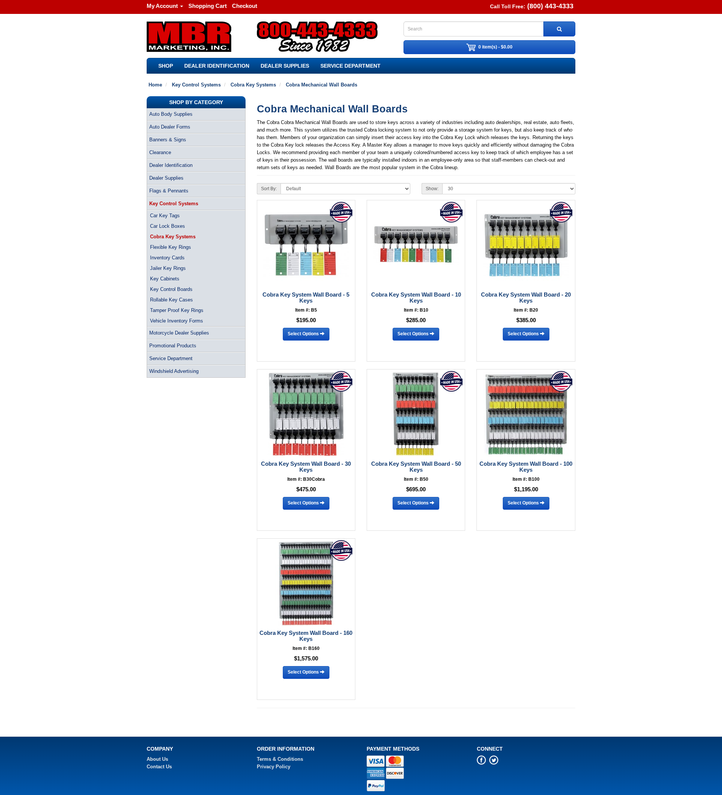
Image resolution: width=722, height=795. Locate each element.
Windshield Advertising (174, 371)
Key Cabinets (164, 279)
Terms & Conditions (280, 759)
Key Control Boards (171, 289)
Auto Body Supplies (171, 114)
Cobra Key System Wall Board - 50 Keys (416, 466)
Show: (432, 188)
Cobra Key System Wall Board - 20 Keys (526, 297)
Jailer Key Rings (168, 268)
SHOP (165, 66)
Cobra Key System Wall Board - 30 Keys (306, 466)
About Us (157, 759)
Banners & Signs (167, 139)
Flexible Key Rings (170, 247)
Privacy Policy (273, 766)
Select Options (304, 333)
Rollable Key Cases (171, 300)
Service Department (350, 66)
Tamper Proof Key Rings (176, 310)
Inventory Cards (167, 257)
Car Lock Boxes (167, 226)
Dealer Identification (216, 66)
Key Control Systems (173, 203)
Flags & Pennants (168, 191)
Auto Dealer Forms (169, 127)
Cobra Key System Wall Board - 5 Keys (305, 297)
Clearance (160, 152)
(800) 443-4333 (550, 6)
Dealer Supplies (285, 66)
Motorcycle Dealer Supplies (179, 333)
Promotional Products (172, 345)
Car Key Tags (165, 215)
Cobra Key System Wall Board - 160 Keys (305, 636)
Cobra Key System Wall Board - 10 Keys (416, 297)
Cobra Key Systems (173, 236)
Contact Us (159, 766)
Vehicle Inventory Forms (176, 321)
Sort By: (269, 188)
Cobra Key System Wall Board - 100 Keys (525, 466)
